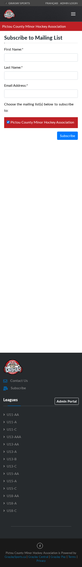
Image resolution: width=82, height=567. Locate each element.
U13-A (12, 451)
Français (52, 3)
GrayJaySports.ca (15, 557)
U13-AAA (14, 437)
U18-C (12, 510)
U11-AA (13, 414)
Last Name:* (13, 67)
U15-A (12, 481)
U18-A (12, 503)
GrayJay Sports (19, 3)
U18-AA (13, 496)
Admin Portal (67, 401)
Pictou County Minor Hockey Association (34, 26)
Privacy (41, 561)
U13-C (12, 466)
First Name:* (13, 49)
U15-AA (13, 473)
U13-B (12, 459)
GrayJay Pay (58, 557)
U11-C (12, 429)
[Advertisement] (41, 192)
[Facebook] (40, 545)
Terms (72, 557)
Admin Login (69, 3)
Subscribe (67, 135)
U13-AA (13, 444)
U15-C (12, 488)
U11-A (12, 422)
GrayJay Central (38, 557)
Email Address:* (16, 85)
